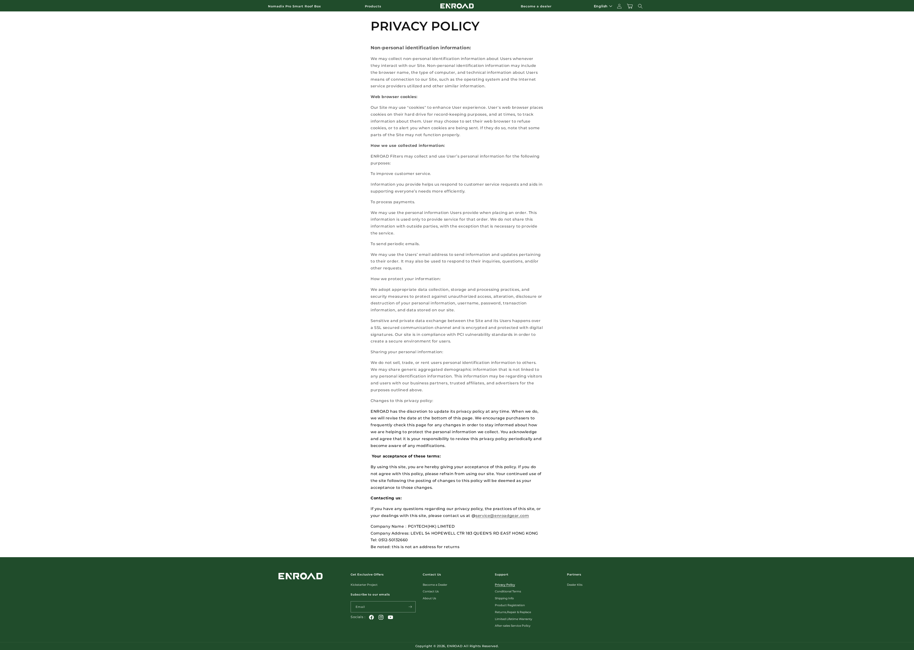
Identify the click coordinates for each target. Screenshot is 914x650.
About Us (429, 598)
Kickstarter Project (364, 584)
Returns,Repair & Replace (513, 612)
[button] (375, 6)
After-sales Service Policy (513, 625)
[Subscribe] (410, 606)
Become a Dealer (435, 584)
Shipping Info (504, 598)
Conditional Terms (508, 591)
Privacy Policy (505, 584)
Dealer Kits (574, 584)
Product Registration (510, 605)
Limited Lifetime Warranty (513, 619)
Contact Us (431, 591)
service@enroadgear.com (502, 515)
